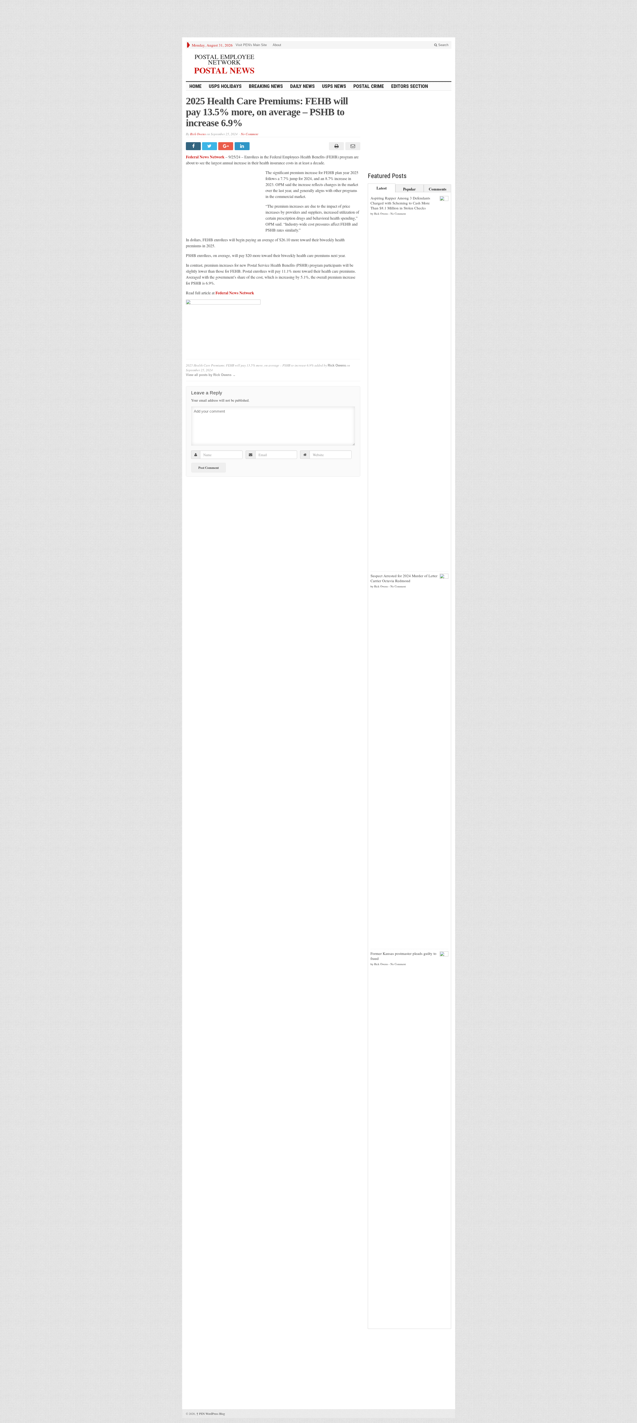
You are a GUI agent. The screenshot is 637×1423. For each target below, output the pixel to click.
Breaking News (266, 86)
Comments (437, 189)
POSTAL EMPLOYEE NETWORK (224, 59)
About (277, 45)
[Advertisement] (318, 20)
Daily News (302, 86)
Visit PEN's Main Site (251, 45)
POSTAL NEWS (224, 69)
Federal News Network (205, 157)
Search (442, 45)
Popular (409, 189)
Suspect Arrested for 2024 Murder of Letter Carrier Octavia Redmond (404, 578)
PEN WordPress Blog (210, 1414)
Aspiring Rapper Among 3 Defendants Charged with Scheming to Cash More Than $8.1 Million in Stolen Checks (400, 202)
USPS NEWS (334, 86)
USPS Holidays (225, 86)
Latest (381, 188)
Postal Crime (368, 86)
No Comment (249, 134)
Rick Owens (198, 134)
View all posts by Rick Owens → (211, 375)
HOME (195, 86)
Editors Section (409, 86)
